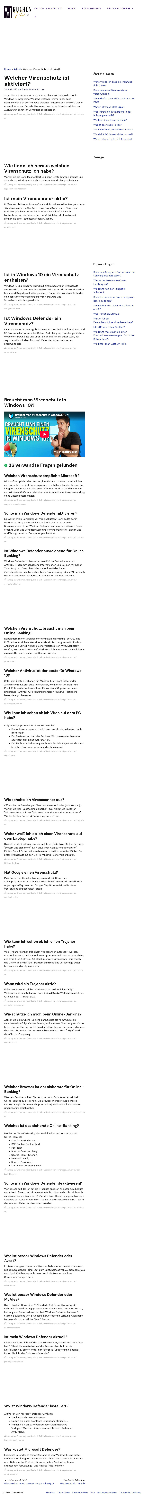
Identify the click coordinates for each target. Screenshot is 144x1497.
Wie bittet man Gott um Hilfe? (110, 343)
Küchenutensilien (118, 8)
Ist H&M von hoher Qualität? (109, 327)
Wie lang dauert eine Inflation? (110, 120)
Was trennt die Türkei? (72, 1483)
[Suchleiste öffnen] (35, 17)
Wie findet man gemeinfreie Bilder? (113, 129)
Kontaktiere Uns (80, 1492)
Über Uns (50, 1492)
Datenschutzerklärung (130, 1492)
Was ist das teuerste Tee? (107, 124)
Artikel (17, 69)
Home (7, 69)
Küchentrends (91, 8)
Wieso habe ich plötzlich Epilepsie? (112, 139)
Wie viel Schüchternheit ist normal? (113, 134)
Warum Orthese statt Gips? (108, 107)
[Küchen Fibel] (17, 12)
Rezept (72, 8)
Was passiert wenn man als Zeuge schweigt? (29, 1483)
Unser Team (64, 1492)
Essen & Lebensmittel (48, 8)
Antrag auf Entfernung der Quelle (21, 114)
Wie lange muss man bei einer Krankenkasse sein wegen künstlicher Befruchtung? (114, 335)
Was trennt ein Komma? (106, 313)
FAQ (93, 1492)
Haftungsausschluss (107, 1492)
